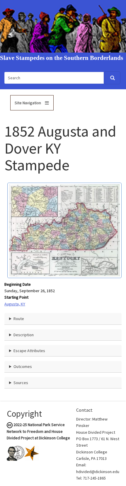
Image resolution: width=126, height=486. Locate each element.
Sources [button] (20, 382)
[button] (64, 230)
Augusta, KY (14, 304)
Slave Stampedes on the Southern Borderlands (61, 58)
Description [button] (23, 334)
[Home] (63, 25)
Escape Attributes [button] (29, 350)
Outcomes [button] (22, 366)
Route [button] (18, 318)
